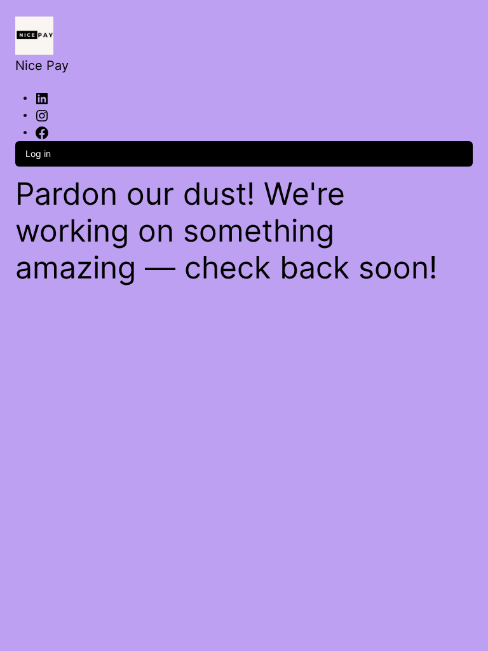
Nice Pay (42, 65)
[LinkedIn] (42, 97)
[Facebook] (42, 131)
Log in (38, 153)
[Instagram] (42, 114)
